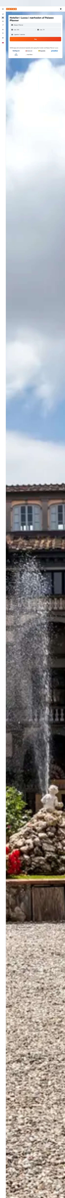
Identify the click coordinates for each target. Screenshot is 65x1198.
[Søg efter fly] (3, 14)
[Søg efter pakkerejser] (3, 24)
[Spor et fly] (3, 33)
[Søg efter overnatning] (3, 17)
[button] (3, 9)
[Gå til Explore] (3, 29)
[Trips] (3, 38)
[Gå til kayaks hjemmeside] (11, 9)
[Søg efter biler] (3, 21)
